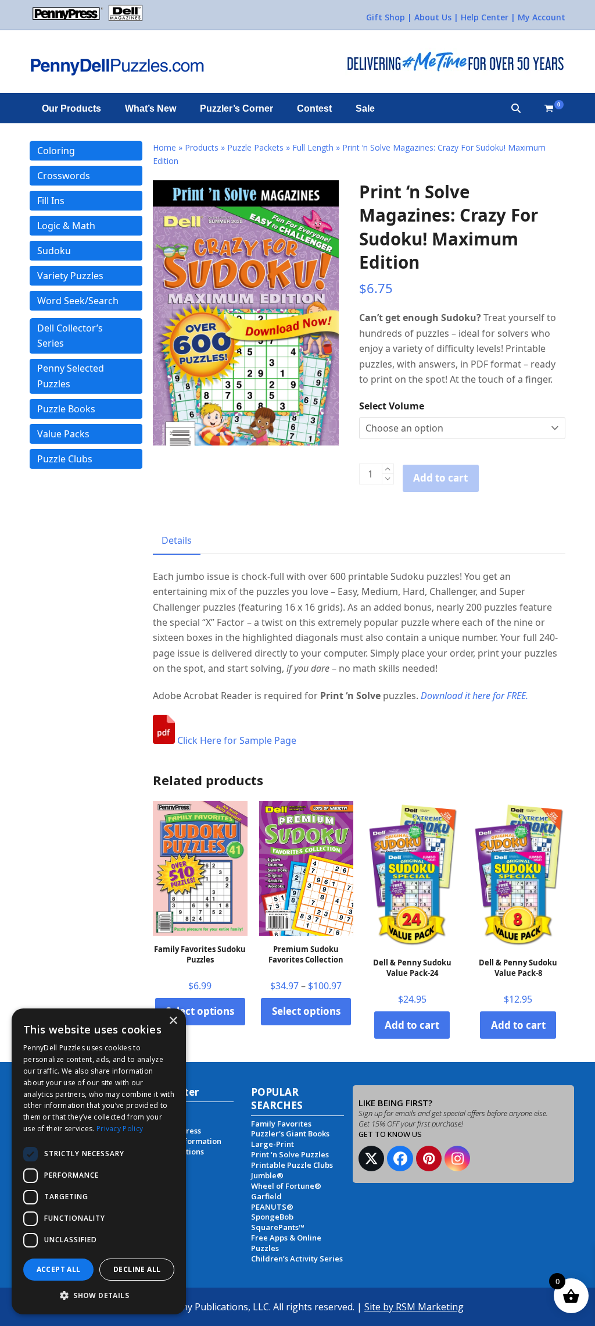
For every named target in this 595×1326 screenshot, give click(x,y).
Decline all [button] (136, 1269)
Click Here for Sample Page (235, 740)
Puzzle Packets (255, 147)
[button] (516, 108)
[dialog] (99, 1161)
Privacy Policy (119, 1128)
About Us (432, 17)
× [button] (173, 1021)
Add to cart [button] (412, 1025)
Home (164, 147)
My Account (541, 17)
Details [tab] (177, 540)
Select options (200, 1011)
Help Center (484, 17)
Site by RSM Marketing (414, 1306)
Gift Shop (385, 17)
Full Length (313, 147)
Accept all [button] (59, 1269)
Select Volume (391, 406)
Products (201, 147)
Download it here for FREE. (474, 695)
